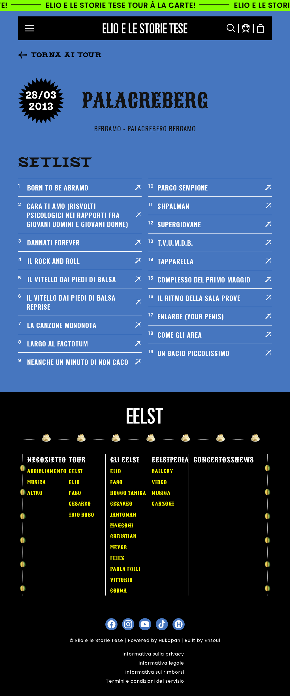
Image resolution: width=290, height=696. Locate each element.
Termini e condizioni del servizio (145, 681)
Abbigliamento (46, 471)
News (244, 460)
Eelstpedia (170, 460)
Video (159, 482)
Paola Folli (125, 569)
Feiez (117, 558)
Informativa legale (161, 663)
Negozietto (46, 460)
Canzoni (163, 503)
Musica (36, 482)
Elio (74, 482)
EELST (76, 471)
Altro (34, 493)
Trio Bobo (82, 514)
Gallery (162, 471)
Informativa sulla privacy (153, 654)
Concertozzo (216, 460)
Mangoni (121, 525)
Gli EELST (125, 460)
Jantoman (123, 514)
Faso (75, 493)
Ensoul (212, 640)
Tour (77, 460)
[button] (29, 28)
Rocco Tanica (128, 493)
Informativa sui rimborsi (154, 672)
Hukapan (169, 640)
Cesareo (80, 503)
